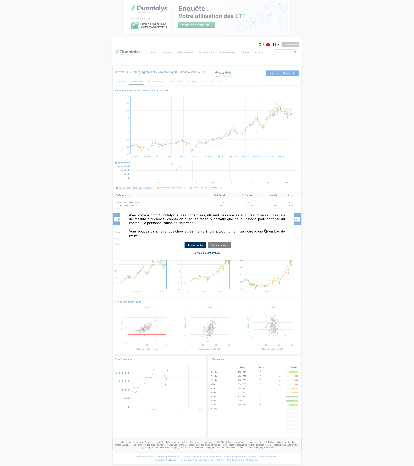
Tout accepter (195, 245)
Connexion (290, 44)
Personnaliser (219, 245)
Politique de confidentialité (207, 252)
